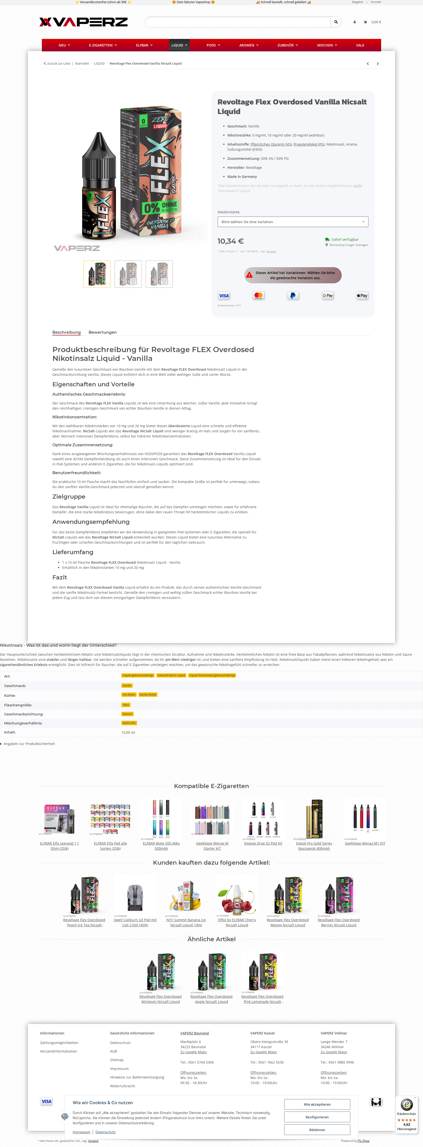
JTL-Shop (363, 1141)
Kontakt (376, 2)
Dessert (127, 714)
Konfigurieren (317, 1117)
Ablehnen (317, 1130)
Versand (271, 251)
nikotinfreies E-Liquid (171, 675)
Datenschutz (105, 1132)
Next (377, 824)
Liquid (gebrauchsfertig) (138, 675)
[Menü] (415, 1099)
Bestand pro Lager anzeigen (349, 245)
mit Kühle (129, 694)
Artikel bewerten (18, 764)
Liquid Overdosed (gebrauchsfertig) (212, 675)
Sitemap (117, 1059)
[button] (355, 22)
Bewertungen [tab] (103, 332)
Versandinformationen (58, 1051)
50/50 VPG (129, 723)
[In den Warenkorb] (56, 88)
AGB (113, 1051)
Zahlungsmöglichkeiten (59, 1042)
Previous (46, 824)
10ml (126, 705)
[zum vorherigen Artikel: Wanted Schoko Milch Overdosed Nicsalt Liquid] (368, 63)
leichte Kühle (148, 694)
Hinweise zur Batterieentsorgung (137, 1077)
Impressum (81, 1132)
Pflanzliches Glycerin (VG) (271, 144)
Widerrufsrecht (122, 1086)
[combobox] (293, 222)
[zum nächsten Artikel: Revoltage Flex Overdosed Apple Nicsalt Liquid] (378, 63)
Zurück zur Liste (58, 63)
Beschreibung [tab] (66, 332)
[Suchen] (335, 22)
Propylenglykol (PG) (309, 144)
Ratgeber (357, 2)
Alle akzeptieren (317, 1104)
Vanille (127, 685)
